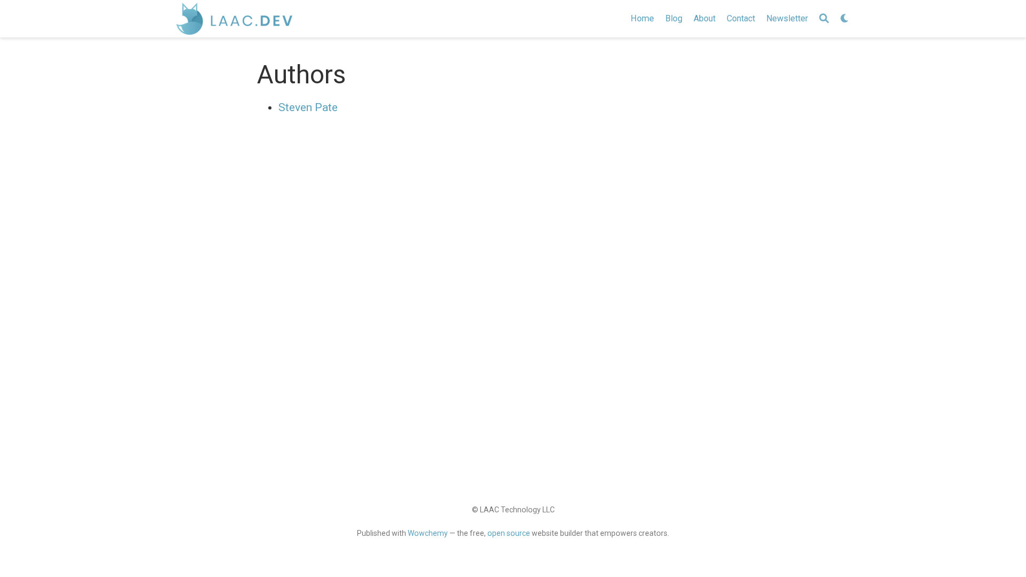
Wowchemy (428, 533)
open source (508, 533)
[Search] (824, 19)
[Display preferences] (845, 19)
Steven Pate (308, 107)
